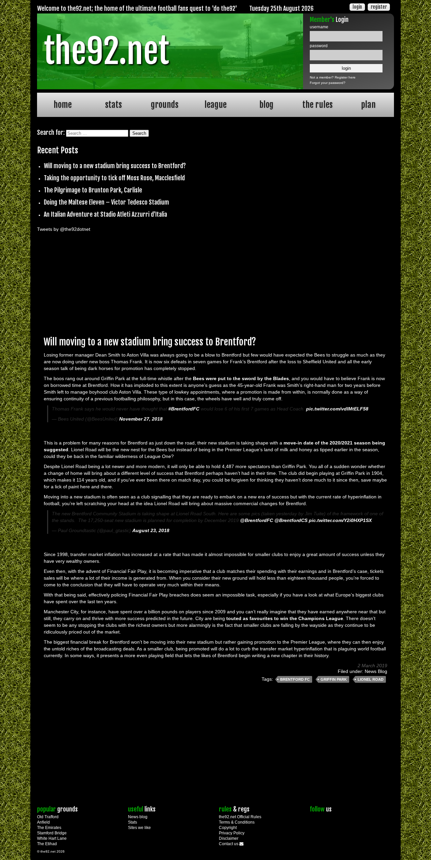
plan (368, 104)
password (319, 45)
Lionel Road (371, 679)
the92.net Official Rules (240, 817)
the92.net (106, 51)
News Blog (376, 671)
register (379, 7)
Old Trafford (48, 817)
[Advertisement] (215, 282)
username (319, 27)
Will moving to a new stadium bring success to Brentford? (115, 166)
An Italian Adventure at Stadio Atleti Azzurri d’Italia (105, 214)
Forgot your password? (327, 83)
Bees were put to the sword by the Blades (241, 378)
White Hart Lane (52, 838)
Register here (345, 77)
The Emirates (49, 827)
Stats (132, 822)
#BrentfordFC (183, 408)
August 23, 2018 (150, 530)
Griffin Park (334, 679)
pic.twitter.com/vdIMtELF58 (337, 408)
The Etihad (47, 843)
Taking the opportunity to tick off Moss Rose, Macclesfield (114, 178)
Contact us (229, 843)
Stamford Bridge (52, 833)
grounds (164, 104)
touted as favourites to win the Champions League (284, 618)
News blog (137, 817)
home (63, 104)
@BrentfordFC (256, 520)
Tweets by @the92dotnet (63, 229)
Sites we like (139, 827)
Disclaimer (228, 838)
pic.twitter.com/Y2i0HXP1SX (340, 520)
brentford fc (295, 679)
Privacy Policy (231, 833)
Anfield (43, 822)
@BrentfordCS (290, 520)
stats (113, 104)
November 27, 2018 (141, 419)
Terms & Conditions (237, 822)
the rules (317, 104)
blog (266, 104)
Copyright (228, 827)
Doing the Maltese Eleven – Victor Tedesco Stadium (106, 202)
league (215, 104)
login (357, 7)
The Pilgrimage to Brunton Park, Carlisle (93, 190)
